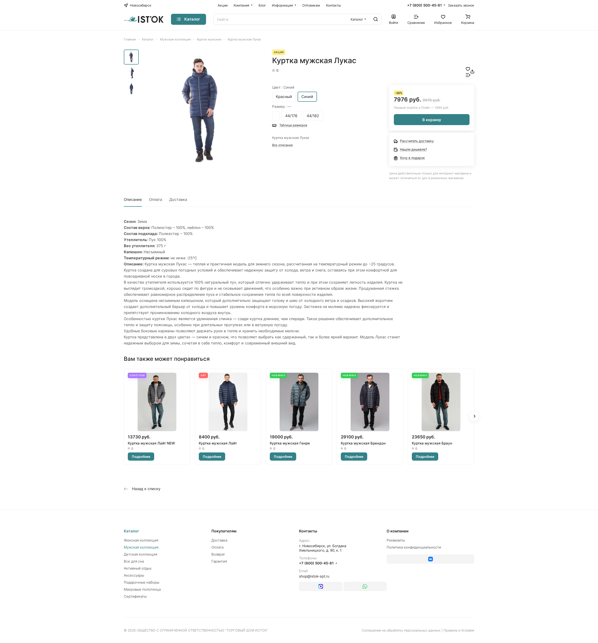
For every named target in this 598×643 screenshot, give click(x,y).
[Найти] (375, 19)
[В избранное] (468, 68)
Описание (133, 199)
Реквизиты (396, 540)
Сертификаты (135, 596)
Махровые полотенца (142, 589)
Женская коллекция (141, 540)
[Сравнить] (468, 75)
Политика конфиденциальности (414, 547)
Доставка (178, 199)
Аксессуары (134, 575)
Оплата (155, 199)
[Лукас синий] (202, 110)
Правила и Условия (459, 630)
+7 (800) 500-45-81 (424, 5)
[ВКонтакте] (430, 559)
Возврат (218, 554)
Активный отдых (138, 568)
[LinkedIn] (320, 586)
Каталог (131, 531)
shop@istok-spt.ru (314, 576)
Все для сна (134, 561)
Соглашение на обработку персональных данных (401, 630)
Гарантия (219, 561)
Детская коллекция (140, 554)
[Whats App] (365, 586)
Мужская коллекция (141, 547)
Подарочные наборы (141, 582)
